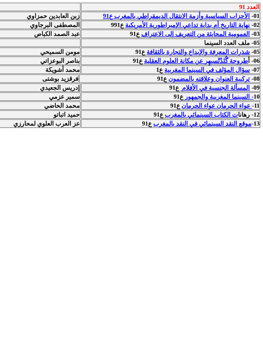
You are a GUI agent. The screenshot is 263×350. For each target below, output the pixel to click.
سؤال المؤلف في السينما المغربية (207, 69)
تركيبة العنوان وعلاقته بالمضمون (209, 78)
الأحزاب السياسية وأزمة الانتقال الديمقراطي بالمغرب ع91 (176, 16)
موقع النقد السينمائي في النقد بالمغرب (202, 123)
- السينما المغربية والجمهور (219, 96)
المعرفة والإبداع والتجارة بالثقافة (198, 51)
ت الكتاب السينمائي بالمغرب (201, 114)
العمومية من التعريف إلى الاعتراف (195, 33)
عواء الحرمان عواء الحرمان (217, 105)
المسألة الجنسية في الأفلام (215, 87)
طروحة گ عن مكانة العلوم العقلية (196, 60)
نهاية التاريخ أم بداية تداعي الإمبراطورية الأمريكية (187, 25)
